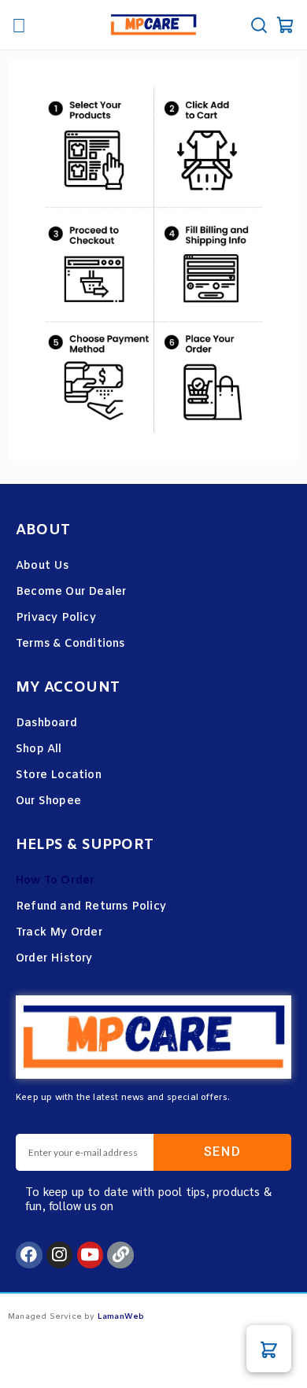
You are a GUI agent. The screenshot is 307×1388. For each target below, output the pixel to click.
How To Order (55, 880)
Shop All (39, 749)
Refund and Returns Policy (91, 906)
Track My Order (59, 932)
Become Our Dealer (71, 592)
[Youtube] (90, 1255)
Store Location (59, 775)
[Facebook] (29, 1255)
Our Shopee (48, 801)
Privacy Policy (56, 618)
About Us (42, 566)
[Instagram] (59, 1255)
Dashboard (46, 723)
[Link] (120, 1255)
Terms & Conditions (70, 644)
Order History (54, 958)
